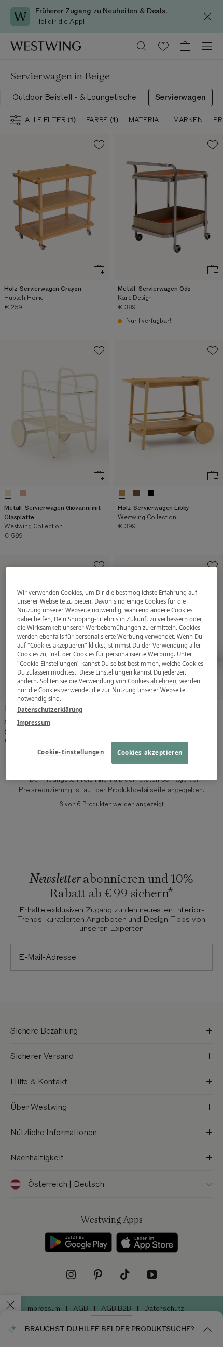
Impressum (33, 722)
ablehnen (163, 681)
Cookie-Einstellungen (70, 752)
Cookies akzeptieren (150, 752)
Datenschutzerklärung (49, 709)
